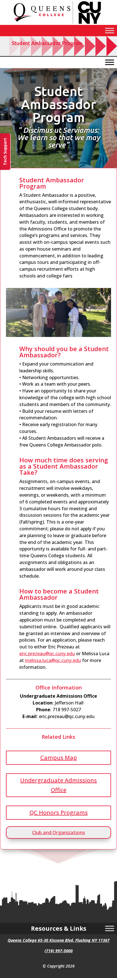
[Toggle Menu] (109, 30)
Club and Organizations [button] (58, 832)
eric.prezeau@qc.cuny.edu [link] (47, 653)
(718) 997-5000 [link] (59, 950)
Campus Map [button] (58, 757)
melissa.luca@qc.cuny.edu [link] (53, 660)
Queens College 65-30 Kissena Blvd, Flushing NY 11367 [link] (59, 940)
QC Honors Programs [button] (59, 812)
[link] (58, 23)
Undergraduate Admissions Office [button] (58, 785)
